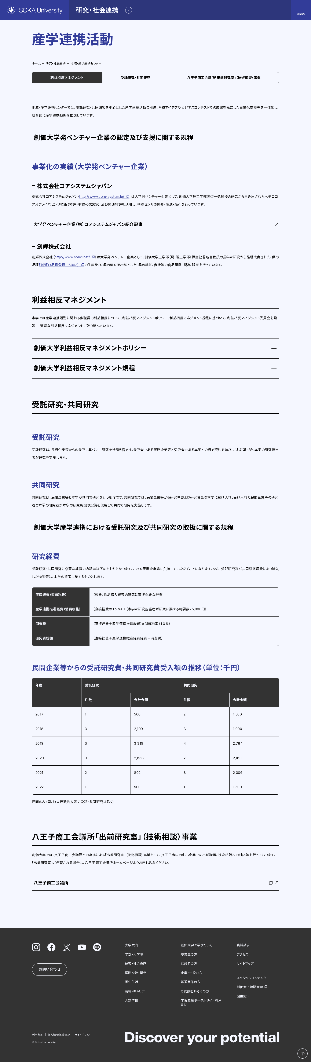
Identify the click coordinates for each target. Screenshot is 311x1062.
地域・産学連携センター (86, 63)
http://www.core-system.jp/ (101, 196)
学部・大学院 (134, 954)
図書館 (241, 996)
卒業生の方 (189, 954)
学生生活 (131, 982)
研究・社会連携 (56, 63)
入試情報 (131, 1000)
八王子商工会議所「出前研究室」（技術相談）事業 (223, 78)
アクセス (242, 954)
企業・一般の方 (191, 973)
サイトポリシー (83, 1034)
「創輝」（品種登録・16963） (59, 265)
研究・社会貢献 (135, 964)
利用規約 (37, 1034)
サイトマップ (245, 964)
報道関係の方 (190, 982)
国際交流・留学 (135, 973)
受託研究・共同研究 (135, 78)
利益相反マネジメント (67, 78)
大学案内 (131, 945)
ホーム (36, 63)
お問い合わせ (49, 969)
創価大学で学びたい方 (197, 945)
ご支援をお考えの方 (195, 991)
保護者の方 (189, 964)
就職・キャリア (135, 991)
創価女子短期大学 (250, 987)
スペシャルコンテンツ (251, 978)
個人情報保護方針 (59, 1034)
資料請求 (243, 945)
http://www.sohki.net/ (72, 257)
